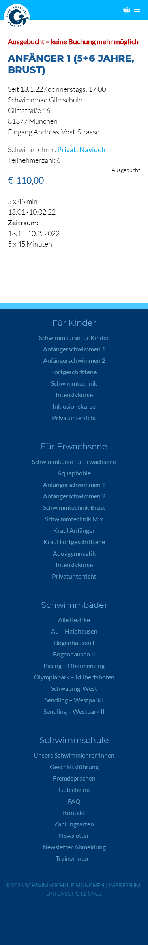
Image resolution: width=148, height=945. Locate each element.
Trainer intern (74, 858)
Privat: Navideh (81, 149)
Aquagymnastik (74, 553)
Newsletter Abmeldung (74, 847)
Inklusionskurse (74, 406)
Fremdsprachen (74, 778)
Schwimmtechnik (74, 383)
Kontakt (74, 812)
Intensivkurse (74, 394)
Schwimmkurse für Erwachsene (74, 461)
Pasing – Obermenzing (74, 665)
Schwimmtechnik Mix (74, 518)
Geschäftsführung (74, 766)
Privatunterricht (74, 417)
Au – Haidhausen (74, 631)
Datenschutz (66, 893)
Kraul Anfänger (74, 530)
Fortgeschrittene (74, 371)
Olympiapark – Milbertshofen (74, 677)
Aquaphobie (74, 473)
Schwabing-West (74, 688)
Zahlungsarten (74, 824)
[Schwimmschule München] (19, 17)
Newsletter (74, 835)
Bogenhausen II (74, 654)
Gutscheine (74, 789)
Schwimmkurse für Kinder (74, 337)
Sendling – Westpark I (74, 700)
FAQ (74, 801)
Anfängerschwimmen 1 (74, 349)
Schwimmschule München (65, 885)
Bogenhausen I (74, 642)
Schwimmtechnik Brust (74, 507)
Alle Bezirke (74, 619)
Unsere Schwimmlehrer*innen (74, 755)
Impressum (124, 885)
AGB (96, 893)
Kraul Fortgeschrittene (74, 541)
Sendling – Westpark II (74, 711)
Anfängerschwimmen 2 (74, 360)
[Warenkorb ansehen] (126, 10)
